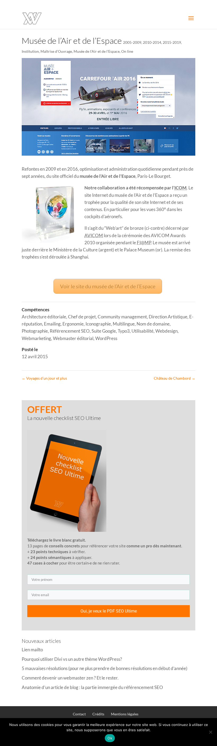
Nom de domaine (153, 324)
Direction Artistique (168, 316)
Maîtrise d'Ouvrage (56, 51)
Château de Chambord (174, 378)
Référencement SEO (70, 331)
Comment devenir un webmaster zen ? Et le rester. (70, 678)
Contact (79, 714)
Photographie (35, 331)
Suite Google (104, 331)
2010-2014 (152, 42)
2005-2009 (132, 42)
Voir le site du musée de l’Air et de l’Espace (107, 286)
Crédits (98, 714)
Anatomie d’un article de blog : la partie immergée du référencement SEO (92, 687)
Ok (109, 738)
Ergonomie (73, 324)
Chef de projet (82, 316)
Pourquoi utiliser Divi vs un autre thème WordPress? (72, 659)
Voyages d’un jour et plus (44, 378)
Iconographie (98, 324)
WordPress (106, 338)
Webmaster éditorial (73, 338)
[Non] (210, 732)
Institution (30, 51)
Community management (122, 316)
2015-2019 (172, 42)
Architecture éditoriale (44, 316)
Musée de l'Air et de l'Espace (97, 51)
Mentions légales (124, 714)
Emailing (52, 324)
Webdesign (166, 331)
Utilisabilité (142, 331)
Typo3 (124, 331)
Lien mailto (32, 649)
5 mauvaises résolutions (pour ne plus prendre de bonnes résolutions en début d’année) (104, 668)
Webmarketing (36, 338)
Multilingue (124, 324)
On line (127, 51)
